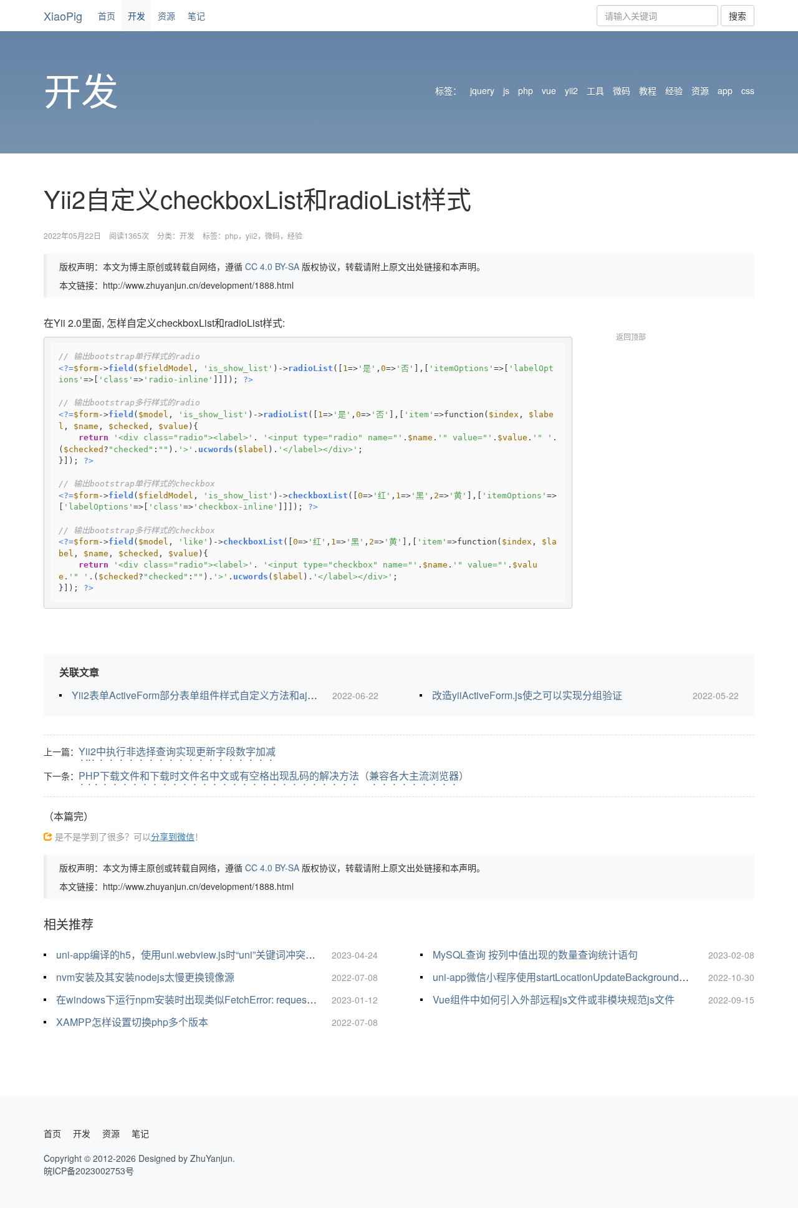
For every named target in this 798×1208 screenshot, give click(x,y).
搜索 (737, 15)
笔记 (196, 15)
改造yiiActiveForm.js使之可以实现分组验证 (527, 695)
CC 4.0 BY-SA (272, 266)
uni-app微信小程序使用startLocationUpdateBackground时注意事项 (581, 977)
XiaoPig (63, 15)
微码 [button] (621, 90)
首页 (106, 15)
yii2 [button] (571, 90)
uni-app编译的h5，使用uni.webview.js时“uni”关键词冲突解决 (190, 954)
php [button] (525, 90)
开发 (136, 15)
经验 (294, 235)
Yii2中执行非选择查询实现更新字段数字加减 (177, 751)
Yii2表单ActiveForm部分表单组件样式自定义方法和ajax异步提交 (215, 695)
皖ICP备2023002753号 (89, 1170)
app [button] (725, 90)
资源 (166, 15)
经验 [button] (674, 90)
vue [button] (549, 90)
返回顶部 (631, 336)
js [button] (506, 90)
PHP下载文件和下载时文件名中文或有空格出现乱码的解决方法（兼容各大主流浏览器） (274, 775)
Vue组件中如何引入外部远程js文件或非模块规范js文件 (554, 999)
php (231, 235)
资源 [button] (700, 90)
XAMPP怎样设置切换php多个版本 (132, 1022)
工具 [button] (595, 90)
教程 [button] (647, 90)
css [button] (747, 90)
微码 (272, 235)
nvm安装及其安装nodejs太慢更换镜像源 (145, 977)
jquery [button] (482, 90)
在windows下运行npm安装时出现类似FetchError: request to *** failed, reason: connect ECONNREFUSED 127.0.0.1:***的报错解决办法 (353, 999)
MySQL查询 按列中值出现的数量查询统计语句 (535, 954)
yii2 (251, 235)
